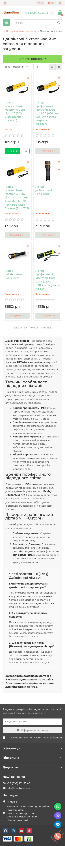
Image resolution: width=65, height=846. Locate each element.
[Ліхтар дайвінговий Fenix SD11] (47, 171)
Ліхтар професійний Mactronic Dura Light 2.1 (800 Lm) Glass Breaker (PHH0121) (16, 111)
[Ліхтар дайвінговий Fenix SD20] (17, 255)
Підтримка (11, 757)
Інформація (11, 748)
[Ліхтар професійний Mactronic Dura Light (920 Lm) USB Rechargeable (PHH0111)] (47, 255)
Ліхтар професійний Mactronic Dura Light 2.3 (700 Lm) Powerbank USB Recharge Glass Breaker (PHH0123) (17, 197)
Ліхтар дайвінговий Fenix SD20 (13, 274)
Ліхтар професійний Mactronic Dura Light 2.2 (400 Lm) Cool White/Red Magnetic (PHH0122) (47, 113)
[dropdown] (5, 3)
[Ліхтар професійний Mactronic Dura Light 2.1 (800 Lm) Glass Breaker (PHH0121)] (17, 87)
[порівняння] (28, 84)
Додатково (11, 767)
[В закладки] (28, 78)
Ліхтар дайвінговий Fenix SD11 (44, 190)
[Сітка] (52, 67)
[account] (60, 3)
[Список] (58, 67)
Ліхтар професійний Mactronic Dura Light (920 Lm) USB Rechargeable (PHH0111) (47, 279)
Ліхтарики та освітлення (21, 31)
